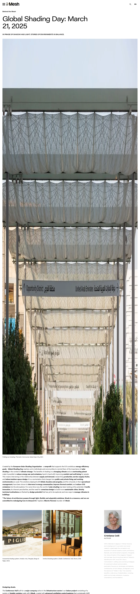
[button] (135, 4)
